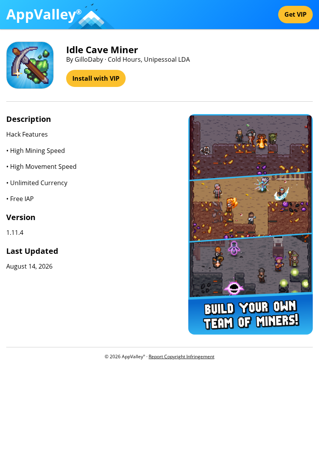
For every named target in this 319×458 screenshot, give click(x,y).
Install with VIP (95, 78)
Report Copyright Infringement (181, 356)
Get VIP (295, 14)
